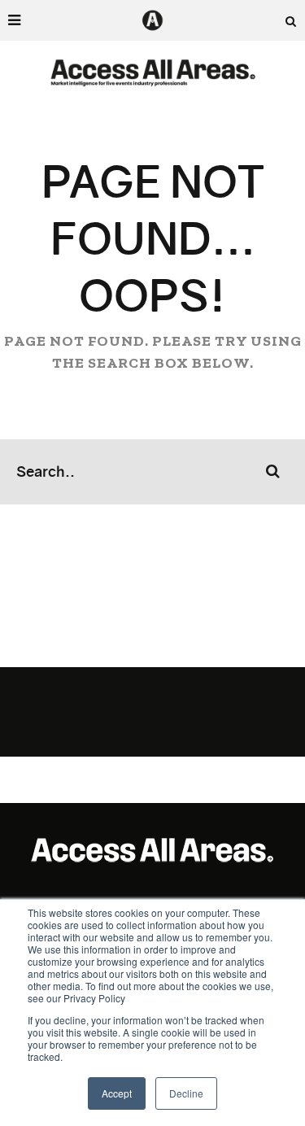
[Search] (291, 20)
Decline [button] (186, 1093)
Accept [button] (117, 1093)
